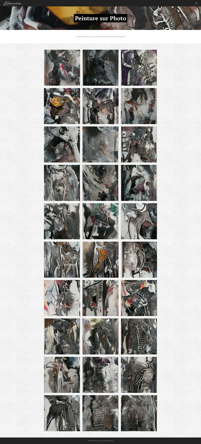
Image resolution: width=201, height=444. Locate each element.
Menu (197, 3)
